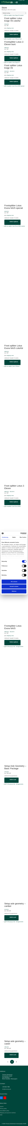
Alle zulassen (14, 581)
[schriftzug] (8, 2)
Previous (3, 1062)
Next (20, 1062)
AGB (1, 1114)
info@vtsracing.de (6, 1089)
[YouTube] (5, 1097)
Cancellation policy (4, 1110)
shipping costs (10, 28)
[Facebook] (1, 1097)
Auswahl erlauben (14, 586)
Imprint (1, 1106)
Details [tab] (14, 537)
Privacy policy (3, 1108)
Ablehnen (14, 591)
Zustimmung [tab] (5, 537)
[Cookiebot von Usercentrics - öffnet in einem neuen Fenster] (19, 533)
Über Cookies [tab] (23, 537)
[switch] (24, 566)
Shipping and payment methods (8, 1112)
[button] (11, 2)
